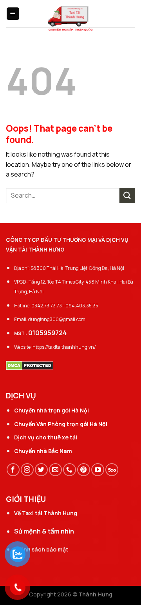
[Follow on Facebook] (13, 469)
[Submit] (127, 195)
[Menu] (13, 13)
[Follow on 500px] (111, 469)
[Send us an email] (55, 469)
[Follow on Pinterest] (83, 469)
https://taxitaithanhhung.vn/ (64, 347)
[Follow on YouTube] (97, 469)
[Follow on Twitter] (41, 469)
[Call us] (69, 469)
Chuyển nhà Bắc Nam (43, 451)
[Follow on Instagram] (27, 469)
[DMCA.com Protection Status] (29, 365)
